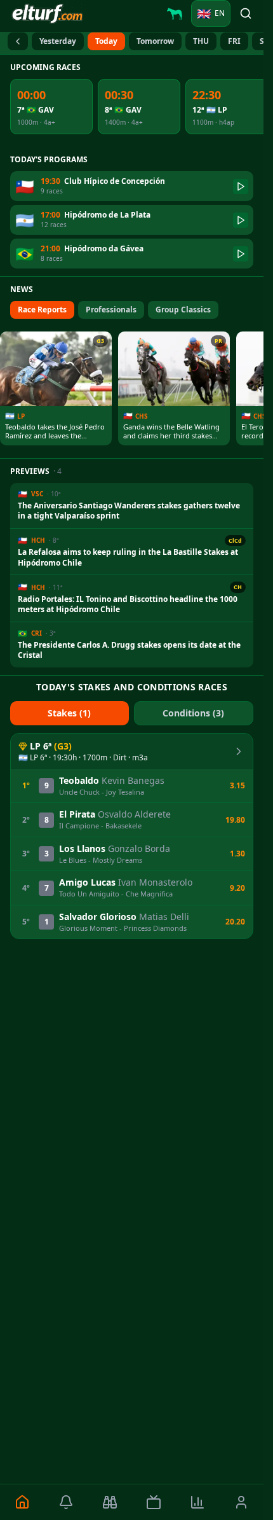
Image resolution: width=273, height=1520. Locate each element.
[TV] (153, 1502)
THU (201, 41)
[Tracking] (109, 1502)
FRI (234, 41)
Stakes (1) (69, 713)
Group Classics (183, 309)
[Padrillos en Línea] (174, 13)
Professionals (111, 309)
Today (106, 41)
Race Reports (42, 309)
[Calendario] (18, 41)
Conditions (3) (193, 713)
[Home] (22, 1502)
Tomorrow (155, 41)
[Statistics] (198, 1502)
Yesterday (57, 41)
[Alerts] (66, 1502)
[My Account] (241, 1502)
